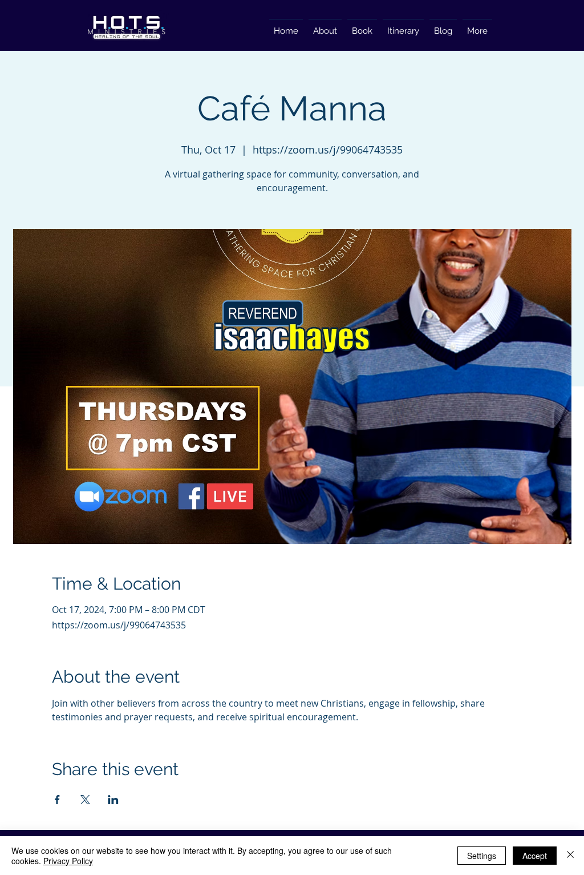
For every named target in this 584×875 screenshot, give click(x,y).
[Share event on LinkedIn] (113, 799)
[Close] (570, 855)
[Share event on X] (85, 799)
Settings (481, 855)
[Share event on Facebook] (57, 799)
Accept (534, 855)
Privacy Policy (68, 860)
